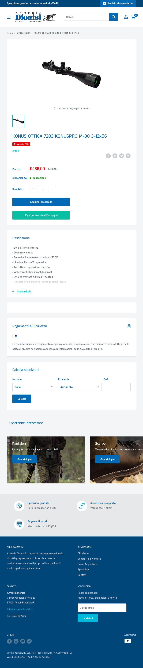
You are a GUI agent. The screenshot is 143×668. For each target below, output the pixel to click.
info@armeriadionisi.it (19, 609)
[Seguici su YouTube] (22, 641)
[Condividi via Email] (128, 155)
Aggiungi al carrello (41, 201)
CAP (106, 379)
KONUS (16, 151)
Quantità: (17, 188)
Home (10, 32)
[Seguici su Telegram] (29, 642)
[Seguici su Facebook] (9, 641)
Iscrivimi (88, 618)
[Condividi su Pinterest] (114, 155)
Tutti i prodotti (23, 32)
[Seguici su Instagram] (16, 641)
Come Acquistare (87, 564)
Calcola (22, 398)
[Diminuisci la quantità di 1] (33, 189)
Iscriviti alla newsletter (120, 3)
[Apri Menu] (8, 17)
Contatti (82, 574)
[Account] (126, 17)
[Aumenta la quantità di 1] (52, 189)
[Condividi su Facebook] (108, 155)
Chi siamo (83, 553)
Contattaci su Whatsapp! (43, 215)
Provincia (63, 379)
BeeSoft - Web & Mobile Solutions (34, 657)
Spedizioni (83, 569)
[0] (133, 17)
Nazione (17, 379)
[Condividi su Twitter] (121, 155)
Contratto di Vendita (89, 558)
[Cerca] (113, 17)
